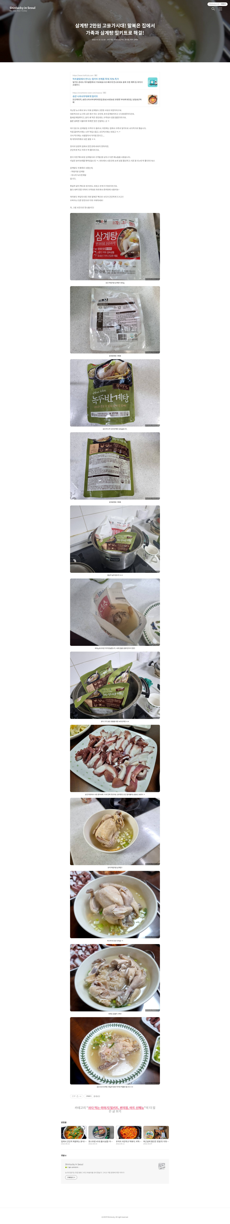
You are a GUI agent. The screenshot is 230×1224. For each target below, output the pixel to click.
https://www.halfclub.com (83, 75)
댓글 (63, 1155)
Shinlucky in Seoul (22, 7)
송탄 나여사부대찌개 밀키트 (85, 96)
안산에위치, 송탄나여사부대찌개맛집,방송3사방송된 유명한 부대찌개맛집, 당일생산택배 (107, 100)
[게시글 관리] (80, 1096)
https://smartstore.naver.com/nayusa (87, 93)
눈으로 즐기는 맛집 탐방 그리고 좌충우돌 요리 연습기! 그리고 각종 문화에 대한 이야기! (95, 1172)
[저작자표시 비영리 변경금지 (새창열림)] (96, 1096)
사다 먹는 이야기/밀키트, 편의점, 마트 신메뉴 (116, 1107)
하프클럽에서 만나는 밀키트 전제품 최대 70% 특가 (96, 78)
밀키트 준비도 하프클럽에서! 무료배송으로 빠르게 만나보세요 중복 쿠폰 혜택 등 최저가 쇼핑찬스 (108, 83)
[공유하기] (77, 1096)
